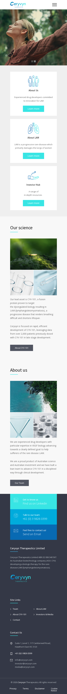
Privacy (13, 688)
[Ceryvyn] (31, 5)
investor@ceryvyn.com (25, 663)
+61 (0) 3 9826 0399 (35, 519)
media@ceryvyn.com (25, 667)
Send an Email (32, 534)
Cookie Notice (54, 689)
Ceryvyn (22, 682)
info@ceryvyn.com (23, 659)
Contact (16, 619)
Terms (26, 688)
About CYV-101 (19, 614)
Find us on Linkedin (35, 503)
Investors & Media (44, 614)
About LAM (41, 608)
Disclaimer (40, 688)
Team (15, 608)
